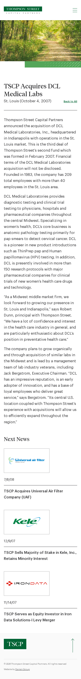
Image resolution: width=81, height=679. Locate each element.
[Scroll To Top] (72, 645)
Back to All (70, 101)
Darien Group (22, 669)
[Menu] (75, 10)
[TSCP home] (23, 10)
